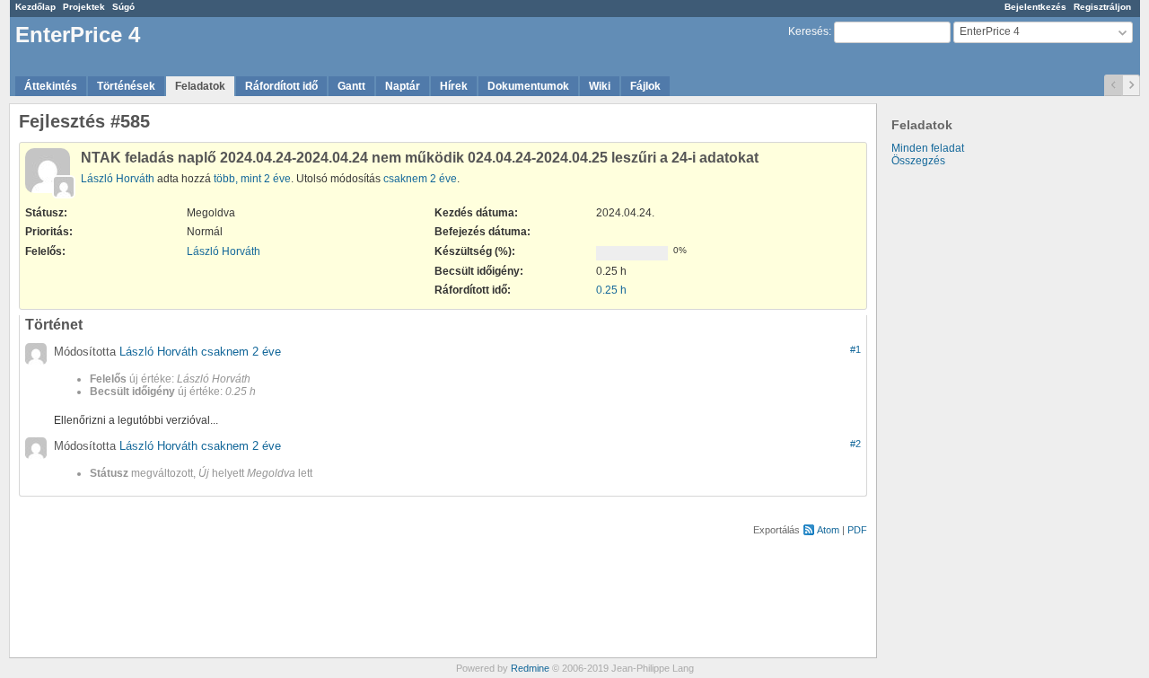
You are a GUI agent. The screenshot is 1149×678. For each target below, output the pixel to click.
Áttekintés (50, 86)
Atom (828, 529)
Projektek (84, 7)
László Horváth (117, 178)
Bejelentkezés (1035, 7)
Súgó (123, 7)
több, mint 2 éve (252, 178)
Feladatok (200, 86)
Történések (126, 86)
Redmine (530, 668)
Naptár (402, 86)
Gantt (351, 86)
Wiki (599, 86)
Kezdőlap (35, 7)
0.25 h (611, 290)
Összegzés (918, 160)
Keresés (808, 31)
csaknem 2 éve (420, 178)
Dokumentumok (528, 86)
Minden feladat (927, 148)
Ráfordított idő (281, 86)
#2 (855, 443)
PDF (857, 529)
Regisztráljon (1102, 7)
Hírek (454, 86)
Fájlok (645, 86)
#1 (855, 349)
